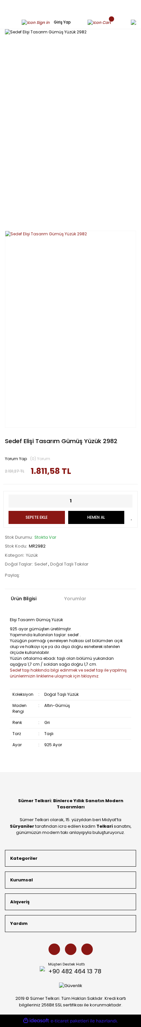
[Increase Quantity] (127, 501)
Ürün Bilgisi (23, 598)
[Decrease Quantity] (13, 501)
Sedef (41, 564)
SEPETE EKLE (37, 517)
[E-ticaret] (69, 1020)
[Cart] (101, 22)
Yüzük (32, 555)
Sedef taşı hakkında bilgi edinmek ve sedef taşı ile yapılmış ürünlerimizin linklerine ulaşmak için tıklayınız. (68, 673)
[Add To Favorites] (131, 517)
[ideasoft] (36, 1021)
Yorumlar (75, 598)
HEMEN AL (96, 517)
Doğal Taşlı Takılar (69, 564)
